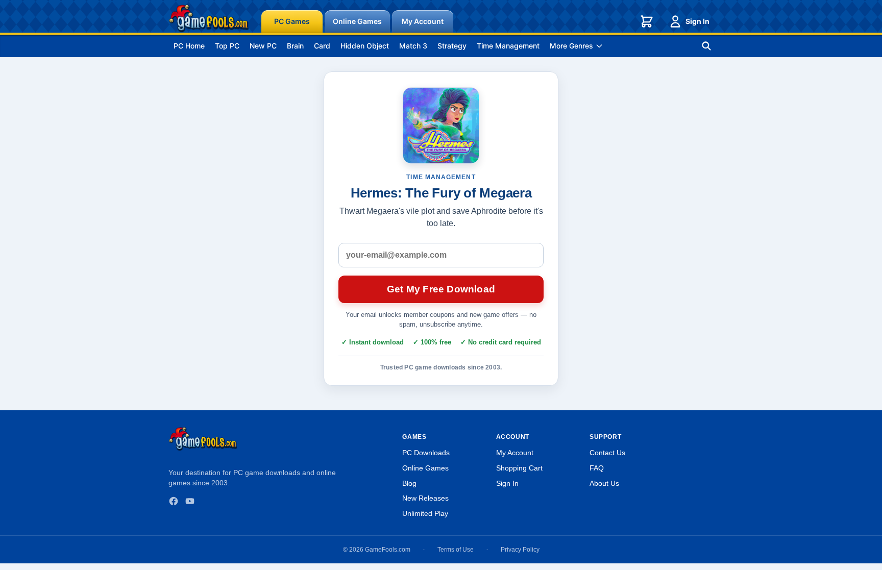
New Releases (425, 498)
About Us (604, 483)
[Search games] (706, 46)
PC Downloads (426, 453)
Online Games (357, 21)
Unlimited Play (425, 513)
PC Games (292, 21)
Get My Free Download (441, 289)
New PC (263, 45)
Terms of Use (455, 549)
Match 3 (413, 45)
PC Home (189, 45)
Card (322, 45)
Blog (409, 483)
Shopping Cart (519, 468)
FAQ (597, 468)
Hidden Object (364, 45)
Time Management (508, 45)
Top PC (227, 45)
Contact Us (607, 453)
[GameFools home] (208, 18)
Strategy (452, 45)
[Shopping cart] (646, 21)
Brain (295, 45)
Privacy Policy (520, 549)
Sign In (697, 21)
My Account (423, 21)
